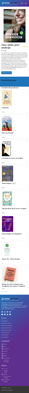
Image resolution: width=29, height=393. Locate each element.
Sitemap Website (4, 334)
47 (3, 291)
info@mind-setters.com (6, 327)
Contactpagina (4, 320)
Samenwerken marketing (6, 325)
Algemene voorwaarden (6, 330)
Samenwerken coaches (6, 323)
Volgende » (6, 291)
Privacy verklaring (5, 332)
